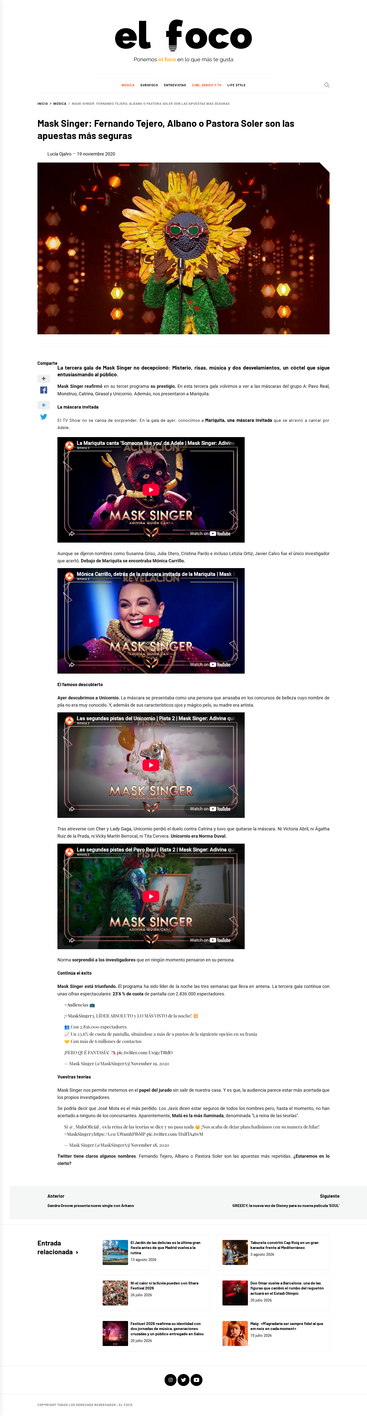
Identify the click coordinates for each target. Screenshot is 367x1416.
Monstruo (67, 393)
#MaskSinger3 (79, 1016)
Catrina (86, 393)
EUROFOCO (149, 85)
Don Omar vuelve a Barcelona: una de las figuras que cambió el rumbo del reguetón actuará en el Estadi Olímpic (287, 1288)
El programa (130, 986)
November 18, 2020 (150, 1145)
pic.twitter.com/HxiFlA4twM (175, 1134)
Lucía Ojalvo (59, 154)
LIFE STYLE (236, 85)
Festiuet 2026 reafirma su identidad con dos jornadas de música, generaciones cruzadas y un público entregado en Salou (167, 1328)
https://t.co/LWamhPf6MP (120, 1134)
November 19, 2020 (150, 1063)
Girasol (102, 393)
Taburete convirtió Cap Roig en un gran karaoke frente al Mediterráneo (284, 1245)
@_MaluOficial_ (85, 1127)
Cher (100, 828)
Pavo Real (318, 386)
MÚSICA (128, 85)
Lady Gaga (121, 828)
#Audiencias (76, 1005)
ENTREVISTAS (175, 85)
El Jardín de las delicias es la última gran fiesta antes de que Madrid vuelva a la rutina (165, 1247)
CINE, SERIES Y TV (206, 85)
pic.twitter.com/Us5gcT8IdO (145, 1052)
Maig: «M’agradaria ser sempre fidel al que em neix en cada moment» (286, 1326)
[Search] (327, 85)
